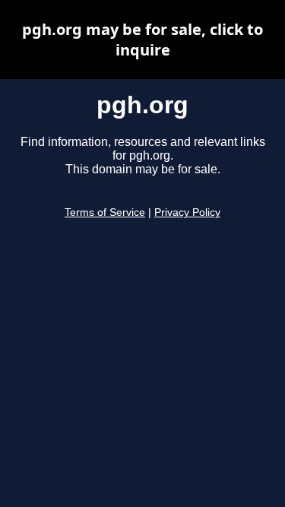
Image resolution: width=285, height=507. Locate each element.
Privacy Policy (187, 212)
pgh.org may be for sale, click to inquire (142, 39)
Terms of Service (105, 212)
